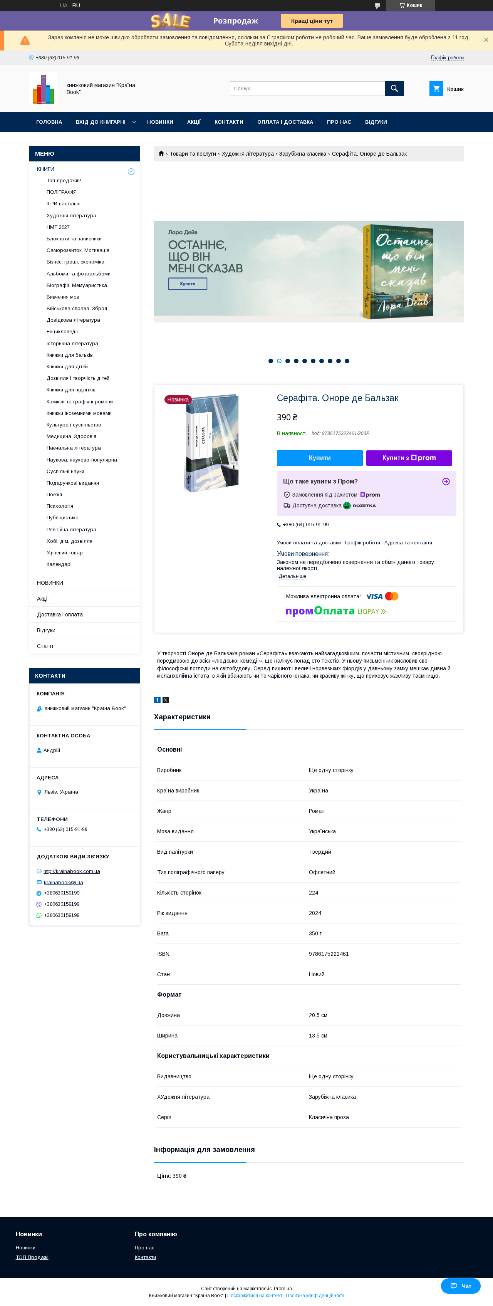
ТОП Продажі (32, 1257)
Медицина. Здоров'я (71, 436)
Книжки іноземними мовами (79, 413)
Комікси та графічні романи (80, 402)
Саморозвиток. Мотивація (78, 250)
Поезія (54, 494)
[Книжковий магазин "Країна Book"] (43, 102)
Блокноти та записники (74, 239)
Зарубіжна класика (302, 154)
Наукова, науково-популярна (82, 460)
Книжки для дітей (67, 366)
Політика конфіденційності (315, 1295)
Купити (320, 458)
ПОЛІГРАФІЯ (62, 192)
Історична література (72, 343)
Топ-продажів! (64, 180)
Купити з (395, 458)
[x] (166, 701)
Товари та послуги (192, 154)
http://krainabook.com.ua (72, 871)
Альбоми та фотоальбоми (79, 274)
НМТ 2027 (58, 227)
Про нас (339, 122)
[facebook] (157, 701)
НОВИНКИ (50, 583)
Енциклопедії (62, 331)
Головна (49, 122)
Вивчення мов (63, 297)
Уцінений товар (65, 553)
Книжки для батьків (70, 355)
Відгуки (376, 122)
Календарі (59, 564)
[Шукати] (394, 88)
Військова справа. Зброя (77, 308)
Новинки (160, 122)
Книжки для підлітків (71, 390)
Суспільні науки (65, 471)
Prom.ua (283, 1288)
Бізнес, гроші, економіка (75, 262)
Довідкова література (73, 320)
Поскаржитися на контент (254, 1295)
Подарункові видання (73, 483)
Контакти (229, 122)
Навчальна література (74, 448)
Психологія (60, 506)
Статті (45, 646)
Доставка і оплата (60, 614)
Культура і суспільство (74, 425)
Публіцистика (63, 517)
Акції (194, 122)
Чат (466, 1286)
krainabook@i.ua (63, 882)
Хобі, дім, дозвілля (69, 541)
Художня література (248, 154)
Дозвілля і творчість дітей (78, 378)
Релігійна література (71, 529)
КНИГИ (45, 169)
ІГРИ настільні (63, 203)
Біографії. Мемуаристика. (77, 285)
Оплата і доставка (285, 122)
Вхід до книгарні (101, 122)
